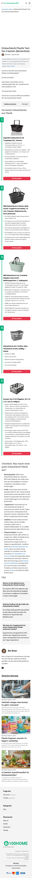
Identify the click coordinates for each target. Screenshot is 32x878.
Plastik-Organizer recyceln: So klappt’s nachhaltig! (14, 739)
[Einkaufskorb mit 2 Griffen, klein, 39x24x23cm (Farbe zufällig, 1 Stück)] (16, 335)
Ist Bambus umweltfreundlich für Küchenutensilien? (15, 773)
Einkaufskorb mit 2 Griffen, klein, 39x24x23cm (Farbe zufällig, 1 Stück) (15, 348)
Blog (10, 9)
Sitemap (5, 830)
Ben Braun (12, 651)
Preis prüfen (17, 178)
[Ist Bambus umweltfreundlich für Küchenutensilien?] (16, 767)
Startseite (5, 9)
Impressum (18, 851)
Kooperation (6, 827)
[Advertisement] (16, 30)
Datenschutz (25, 851)
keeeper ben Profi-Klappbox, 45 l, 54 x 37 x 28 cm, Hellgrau (16, 400)
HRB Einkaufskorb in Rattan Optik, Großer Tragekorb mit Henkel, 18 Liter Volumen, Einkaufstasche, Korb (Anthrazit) (16, 210)
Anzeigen (25, 104)
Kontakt (5, 824)
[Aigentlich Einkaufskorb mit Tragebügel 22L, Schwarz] (16, 127)
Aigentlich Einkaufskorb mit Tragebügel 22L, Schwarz (13, 139)
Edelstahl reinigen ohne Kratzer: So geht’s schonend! (15, 703)
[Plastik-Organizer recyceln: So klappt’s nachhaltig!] (16, 733)
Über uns (5, 820)
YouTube (5, 798)
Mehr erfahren (11, 66)
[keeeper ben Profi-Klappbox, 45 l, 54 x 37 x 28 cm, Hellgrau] (16, 388)
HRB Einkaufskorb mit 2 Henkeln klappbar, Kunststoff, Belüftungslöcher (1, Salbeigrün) (15, 277)
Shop (11, 570)
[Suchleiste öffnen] (26, 3)
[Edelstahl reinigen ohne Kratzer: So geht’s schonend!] (16, 697)
